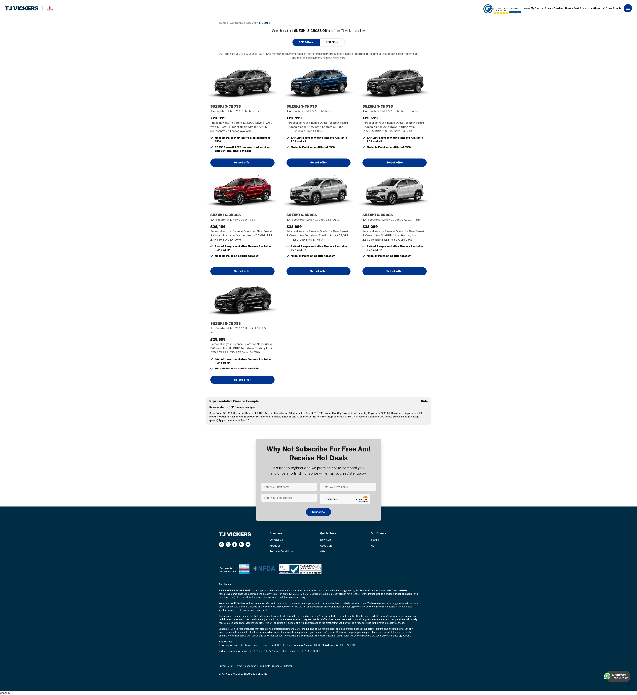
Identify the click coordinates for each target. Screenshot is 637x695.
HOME (222, 22)
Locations (594, 8)
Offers (324, 551)
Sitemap (288, 665)
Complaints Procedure (270, 665)
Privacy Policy (226, 665)
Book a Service (554, 8)
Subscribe (318, 512)
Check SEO (6, 693)
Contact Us (276, 539)
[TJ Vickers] (21, 8)
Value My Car (531, 8)
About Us (275, 545)
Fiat (373, 545)
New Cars (326, 539)
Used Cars (326, 545)
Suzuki (375, 539)
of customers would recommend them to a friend (506, 9)
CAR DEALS (236, 22)
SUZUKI (251, 22)
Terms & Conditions (281, 551)
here (342, 57)
